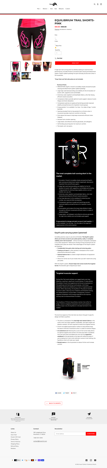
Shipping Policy (15, 444)
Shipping (57, 29)
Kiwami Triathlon (83, 464)
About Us (13, 432)
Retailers (13, 448)
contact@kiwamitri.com (40, 441)
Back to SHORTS (55, 403)
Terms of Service (15, 441)
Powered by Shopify (91, 464)
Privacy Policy (14, 439)
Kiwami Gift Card (15, 437)
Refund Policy (15, 446)
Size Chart (14, 434)
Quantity (57, 50)
